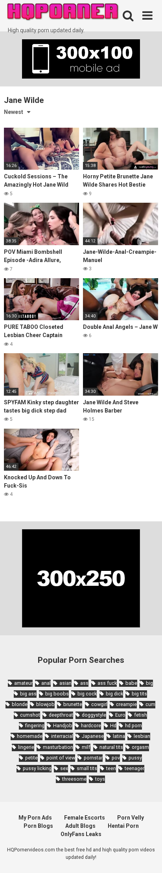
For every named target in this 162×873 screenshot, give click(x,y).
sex (64, 768)
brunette (72, 704)
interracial (62, 736)
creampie (126, 704)
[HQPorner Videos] (63, 13)
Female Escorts (84, 817)
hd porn (133, 725)
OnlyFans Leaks (81, 834)
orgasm (140, 747)
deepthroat (61, 715)
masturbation (58, 747)
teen (111, 768)
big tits (139, 694)
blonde (20, 704)
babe (131, 683)
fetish (140, 715)
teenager (134, 768)
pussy (135, 758)
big (149, 683)
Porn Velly (130, 817)
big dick (114, 694)
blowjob (45, 704)
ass (84, 683)
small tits (87, 768)
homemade (29, 736)
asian (65, 683)
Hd (113, 725)
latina (119, 736)
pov (116, 758)
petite (31, 758)
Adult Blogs (80, 826)
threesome (74, 779)
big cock (87, 694)
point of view (60, 758)
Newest (13, 112)
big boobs (57, 694)
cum (150, 704)
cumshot (30, 715)
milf (86, 747)
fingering (34, 725)
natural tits (111, 747)
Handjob (62, 725)
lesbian (142, 736)
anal (46, 683)
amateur (23, 683)
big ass (28, 694)
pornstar (93, 758)
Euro (120, 715)
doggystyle (94, 715)
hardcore (91, 725)
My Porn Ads (35, 817)
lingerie (26, 747)
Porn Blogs (38, 826)
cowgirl (99, 704)
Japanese (93, 736)
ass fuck (107, 683)
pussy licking (37, 768)
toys (100, 779)
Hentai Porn (123, 826)
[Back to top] (147, 857)
